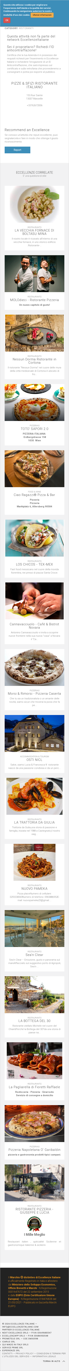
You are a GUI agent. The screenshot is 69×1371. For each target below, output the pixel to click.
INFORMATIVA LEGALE (44, 1356)
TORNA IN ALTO (52, 1361)
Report (17, 149)
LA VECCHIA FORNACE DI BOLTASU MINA (34, 232)
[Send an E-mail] (31, 108)
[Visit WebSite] (34, 108)
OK (6, 20)
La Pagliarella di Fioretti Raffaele (34, 1087)
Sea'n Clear (34, 955)
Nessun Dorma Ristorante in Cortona (34, 361)
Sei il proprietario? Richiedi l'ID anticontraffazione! (30, 48)
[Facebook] (37, 108)
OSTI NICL (35, 760)
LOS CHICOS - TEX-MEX (34, 564)
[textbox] (34, 305)
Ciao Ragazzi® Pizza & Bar (34, 495)
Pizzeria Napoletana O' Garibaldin (34, 1149)
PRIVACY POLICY (25, 1353)
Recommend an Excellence (27, 130)
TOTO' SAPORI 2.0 (34, 429)
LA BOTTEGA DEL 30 (34, 1021)
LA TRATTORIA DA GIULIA (34, 822)
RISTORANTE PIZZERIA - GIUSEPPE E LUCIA (34, 1211)
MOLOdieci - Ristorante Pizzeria (34, 300)
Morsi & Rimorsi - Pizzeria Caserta (34, 693)
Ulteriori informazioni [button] (42, 15)
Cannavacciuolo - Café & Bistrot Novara (34, 626)
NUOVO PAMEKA (34, 888)
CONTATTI (7, 1353)
